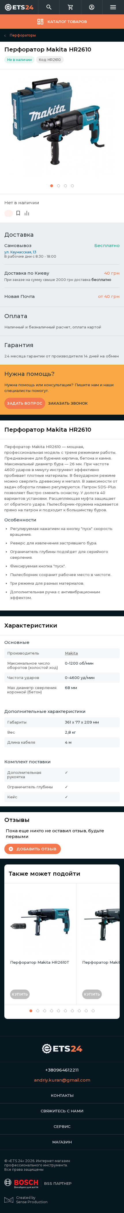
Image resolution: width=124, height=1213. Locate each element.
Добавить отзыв (36, 849)
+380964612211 (62, 1070)
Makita (71, 653)
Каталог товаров (67, 21)
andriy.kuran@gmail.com (62, 1080)
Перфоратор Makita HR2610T (39, 962)
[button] (51, 186)
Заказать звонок (68, 403)
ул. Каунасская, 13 (20, 252)
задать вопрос (24, 403)
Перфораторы (23, 35)
